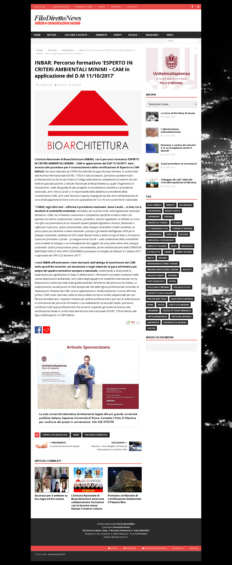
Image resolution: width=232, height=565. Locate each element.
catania (176, 222)
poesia (172, 281)
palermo (172, 275)
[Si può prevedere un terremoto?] (152, 167)
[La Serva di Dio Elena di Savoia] (152, 116)
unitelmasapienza (157, 316)
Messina (162, 258)
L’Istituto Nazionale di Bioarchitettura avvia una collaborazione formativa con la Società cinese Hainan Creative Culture (87, 502)
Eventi (118, 34)
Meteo (102, 7)
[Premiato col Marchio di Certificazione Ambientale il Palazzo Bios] (125, 479)
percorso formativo (96, 434)
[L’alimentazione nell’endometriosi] (152, 132)
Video (170, 34)
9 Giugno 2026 (169, 117)
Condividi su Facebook (38, 329)
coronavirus (154, 234)
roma (150, 304)
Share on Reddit (46, 329)
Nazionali (76, 84)
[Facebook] (192, 6)
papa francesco (155, 281)
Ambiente (101, 34)
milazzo (187, 269)
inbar (76, 434)
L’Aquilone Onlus (61, 7)
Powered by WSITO (56, 554)
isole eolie (187, 246)
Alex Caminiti (154, 205)
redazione (62, 84)
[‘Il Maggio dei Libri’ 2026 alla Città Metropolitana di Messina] (152, 183)
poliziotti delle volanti (160, 293)
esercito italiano (157, 246)
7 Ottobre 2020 (46, 84)
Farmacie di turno (83, 7)
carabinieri (153, 216)
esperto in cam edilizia (55, 434)
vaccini (151, 328)
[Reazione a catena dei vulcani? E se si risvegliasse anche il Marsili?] (152, 148)
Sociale (132, 34)
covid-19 (170, 234)
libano (168, 252)
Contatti (179, 548)
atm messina (154, 210)
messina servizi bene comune (162, 269)
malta (150, 258)
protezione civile (157, 299)
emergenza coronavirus (160, 240)
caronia (168, 216)
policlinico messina (158, 287)
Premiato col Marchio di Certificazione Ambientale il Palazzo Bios (124, 499)
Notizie (51, 34)
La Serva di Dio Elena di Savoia (178, 113)
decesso (184, 234)
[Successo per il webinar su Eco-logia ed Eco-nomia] (52, 479)
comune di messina (182, 228)
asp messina (185, 205)
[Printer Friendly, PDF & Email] (133, 322)
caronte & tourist (157, 222)
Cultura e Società (76, 34)
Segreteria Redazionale (155, 548)
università (153, 322)
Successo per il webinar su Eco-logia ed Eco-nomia (51, 497)
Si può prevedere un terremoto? (179, 163)
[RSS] (198, 6)
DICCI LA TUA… (40, 7)
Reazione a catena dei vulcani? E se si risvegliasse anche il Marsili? (178, 147)
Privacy (114, 548)
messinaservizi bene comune (162, 263)
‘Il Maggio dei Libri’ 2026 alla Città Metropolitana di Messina (178, 181)
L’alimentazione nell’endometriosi (171, 130)
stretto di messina (179, 304)
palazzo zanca (155, 275)
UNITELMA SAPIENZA (181, 316)
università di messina (174, 322)
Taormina (152, 310)
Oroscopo (116, 7)
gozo (174, 246)
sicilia (161, 304)
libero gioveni (184, 252)
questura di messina (182, 299)
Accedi (195, 548)
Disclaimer (130, 548)
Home (37, 34)
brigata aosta (172, 210)
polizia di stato (182, 287)
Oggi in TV (132, 7)
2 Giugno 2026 (169, 154)
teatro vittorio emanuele (176, 310)
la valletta (153, 252)
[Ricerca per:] (181, 40)
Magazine (152, 34)
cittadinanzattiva (157, 228)
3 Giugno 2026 (169, 135)
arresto (170, 205)
